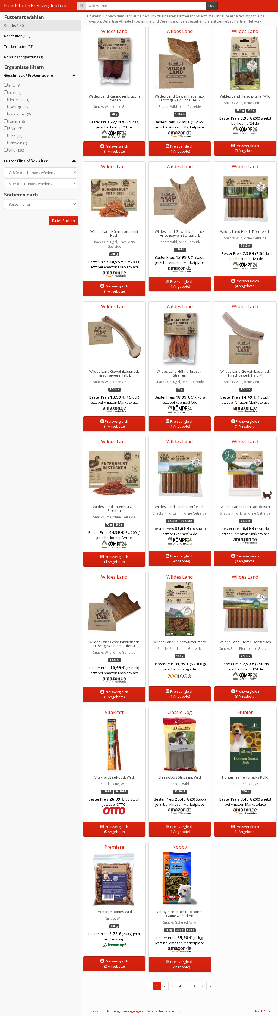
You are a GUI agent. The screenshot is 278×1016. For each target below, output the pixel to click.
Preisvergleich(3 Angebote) (181, 559)
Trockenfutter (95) (18, 46)
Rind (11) (15, 135)
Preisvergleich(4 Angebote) (247, 283)
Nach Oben (264, 1011)
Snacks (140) (14, 25)
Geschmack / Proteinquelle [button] (28, 75)
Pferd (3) (15, 128)
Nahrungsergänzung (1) (23, 56)
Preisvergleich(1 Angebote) (116, 149)
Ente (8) (14, 85)
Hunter (245, 712)
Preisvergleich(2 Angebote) (116, 964)
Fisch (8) (14, 92)
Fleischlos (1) (18, 99)
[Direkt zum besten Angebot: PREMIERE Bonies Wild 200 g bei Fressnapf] (114, 904)
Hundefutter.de (35, 5)
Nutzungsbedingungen (125, 1011)
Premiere (114, 847)
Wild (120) (16, 150)
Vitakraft (114, 712)
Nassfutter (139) (17, 35)
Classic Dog (180, 712)
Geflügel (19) (18, 107)
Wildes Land (114, 31)
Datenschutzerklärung (163, 1011)
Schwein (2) (17, 142)
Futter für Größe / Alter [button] (26, 160)
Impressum (94, 1011)
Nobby (179, 847)
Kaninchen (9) (19, 114)
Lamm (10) (16, 121)
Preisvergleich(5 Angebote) (247, 148)
